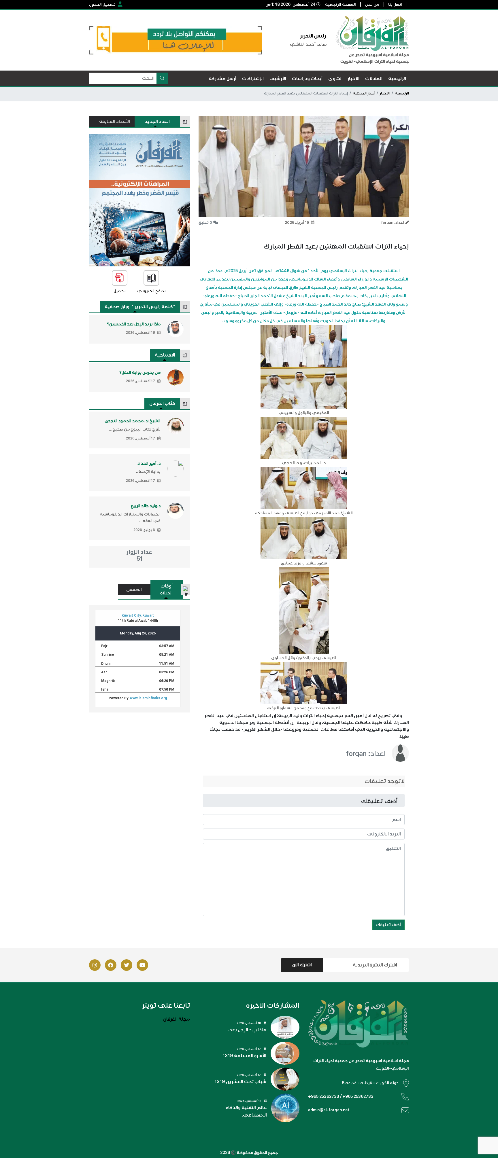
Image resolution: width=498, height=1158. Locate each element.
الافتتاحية (165, 355)
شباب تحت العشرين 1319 (240, 1082)
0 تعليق (205, 222)
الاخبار (385, 93)
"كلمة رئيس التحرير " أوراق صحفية (140, 307)
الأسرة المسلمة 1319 (244, 1056)
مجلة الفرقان (176, 1019)
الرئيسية (402, 93)
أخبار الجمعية (364, 93)
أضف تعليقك (388, 924)
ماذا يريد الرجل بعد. (247, 1030)
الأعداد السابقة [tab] (114, 121)
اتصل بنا (395, 4)
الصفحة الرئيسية (340, 4)
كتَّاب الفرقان (162, 403)
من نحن (372, 4)
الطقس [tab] (134, 589)
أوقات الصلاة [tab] (166, 589)
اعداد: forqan (366, 753)
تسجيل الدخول (102, 4)
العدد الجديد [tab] (157, 121)
